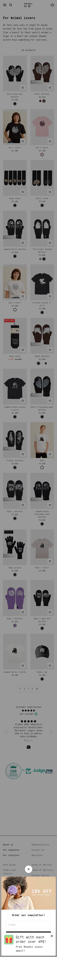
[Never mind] (51, 936)
